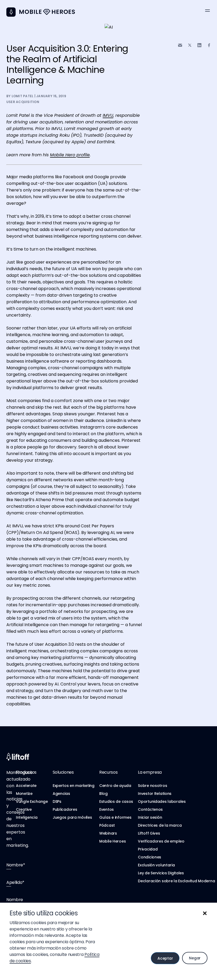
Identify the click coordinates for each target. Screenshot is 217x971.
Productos (26, 772)
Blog (103, 793)
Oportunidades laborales (162, 801)
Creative (24, 809)
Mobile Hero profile (70, 155)
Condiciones (149, 857)
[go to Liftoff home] (47, 12)
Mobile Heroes (112, 841)
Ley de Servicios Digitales (161, 873)
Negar (195, 958)
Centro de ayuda (115, 785)
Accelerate (26, 785)
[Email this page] (180, 45)
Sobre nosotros (152, 785)
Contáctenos (150, 809)
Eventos (106, 809)
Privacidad (147, 849)
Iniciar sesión (150, 817)
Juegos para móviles (72, 817)
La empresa (150, 772)
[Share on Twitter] (189, 45)
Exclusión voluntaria (156, 865)
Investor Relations (154, 793)
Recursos (108, 772)
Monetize (24, 793)
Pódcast (107, 825)
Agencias (61, 793)
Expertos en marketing (73, 785)
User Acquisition (22, 102)
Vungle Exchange (32, 801)
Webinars (108, 833)
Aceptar (165, 958)
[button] (204, 913)
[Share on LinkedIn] (199, 45)
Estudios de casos (116, 801)
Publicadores (65, 809)
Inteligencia (27, 817)
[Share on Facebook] (209, 45)
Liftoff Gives (149, 833)
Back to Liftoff (11, 12)
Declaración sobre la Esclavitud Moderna (176, 881)
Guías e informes (115, 817)
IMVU (108, 115)
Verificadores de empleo (161, 841)
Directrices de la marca (160, 825)
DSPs (57, 801)
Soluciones (63, 772)
